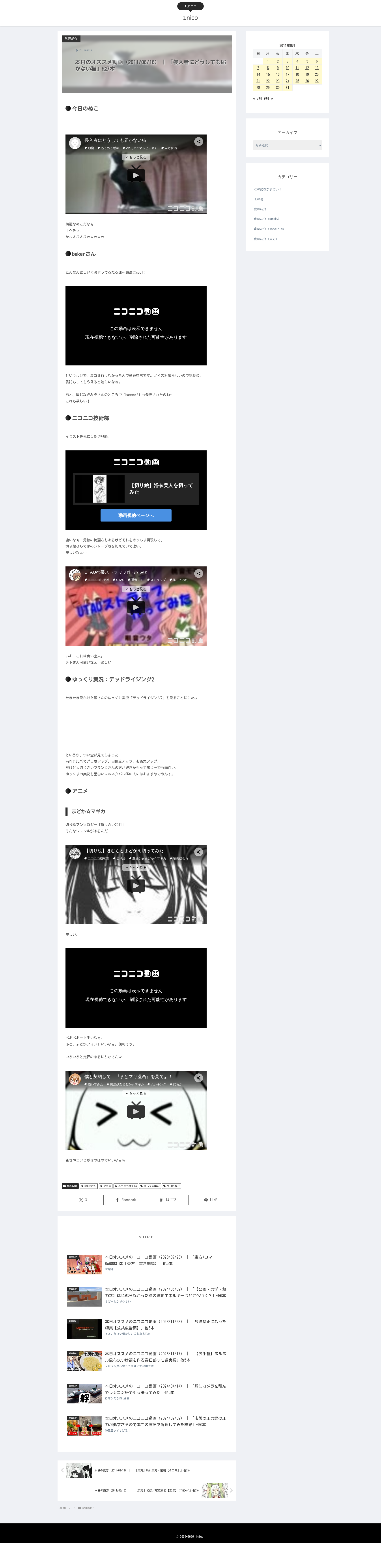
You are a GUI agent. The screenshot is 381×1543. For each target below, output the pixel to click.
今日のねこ (173, 1186)
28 (258, 87)
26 (307, 81)
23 (278, 81)
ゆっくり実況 (152, 1186)
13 (317, 68)
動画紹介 (72, 1186)
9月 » (268, 98)
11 (297, 68)
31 (287, 87)
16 (278, 74)
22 (268, 81)
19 (307, 74)
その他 (258, 199)
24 (287, 81)
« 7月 (257, 98)
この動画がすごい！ (268, 189)
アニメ (107, 1186)
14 (258, 74)
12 (307, 68)
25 (297, 81)
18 (297, 74)
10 (287, 68)
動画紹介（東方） (266, 239)
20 (317, 74)
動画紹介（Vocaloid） (270, 228)
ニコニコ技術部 (127, 1186)
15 (268, 74)
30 (278, 87)
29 (268, 87)
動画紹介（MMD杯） (267, 219)
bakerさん (90, 1186)
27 (317, 81)
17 (287, 74)
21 (258, 81)
